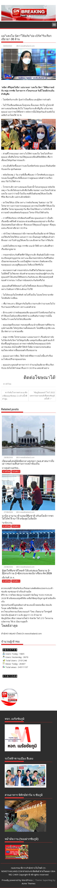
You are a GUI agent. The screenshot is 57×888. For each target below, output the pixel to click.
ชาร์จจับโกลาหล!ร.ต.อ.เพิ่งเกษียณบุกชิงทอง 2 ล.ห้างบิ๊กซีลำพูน (14, 395)
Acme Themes (28, 883)
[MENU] (54, 25)
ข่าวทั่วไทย (7, 384)
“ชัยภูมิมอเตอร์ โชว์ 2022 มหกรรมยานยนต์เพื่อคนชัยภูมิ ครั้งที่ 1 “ (42, 395)
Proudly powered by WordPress (17, 880)
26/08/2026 (8, 567)
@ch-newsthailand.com (25, 46)
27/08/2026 (8, 512)
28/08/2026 (8, 457)
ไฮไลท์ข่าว (16, 471)
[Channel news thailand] (28, 19)
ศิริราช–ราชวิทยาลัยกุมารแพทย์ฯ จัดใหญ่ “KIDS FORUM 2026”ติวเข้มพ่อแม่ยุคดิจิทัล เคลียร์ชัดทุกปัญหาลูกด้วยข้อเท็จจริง (28, 598)
